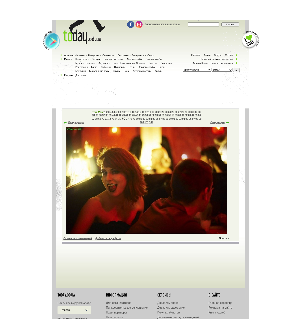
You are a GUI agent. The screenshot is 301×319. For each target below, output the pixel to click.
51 (150, 115)
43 (123, 115)
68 (96, 119)
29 (186, 112)
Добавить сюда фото (108, 238)
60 (179, 115)
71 (106, 119)
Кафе (94, 67)
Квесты (153, 63)
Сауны (116, 71)
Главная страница (220, 302)
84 (150, 119)
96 (190, 119)
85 (153, 119)
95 (187, 119)
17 (146, 112)
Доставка (80, 75)
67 (93, 119)
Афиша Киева (200, 63)
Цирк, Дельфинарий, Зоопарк (129, 63)
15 (139, 112)
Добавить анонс (167, 302)
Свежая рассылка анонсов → (162, 24)
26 (176, 112)
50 (146, 115)
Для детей (166, 63)
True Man (97, 112)
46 (133, 115)
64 (192, 115)
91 (173, 119)
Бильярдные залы (99, 71)
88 (163, 119)
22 (163, 112)
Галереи (90, 63)
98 (196, 119)
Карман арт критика (222, 63)
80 (137, 119)
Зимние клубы (154, 59)
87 (160, 119)
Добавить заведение (171, 307)
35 (97, 115)
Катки (162, 67)
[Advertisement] (150, 10)
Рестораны (81, 67)
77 (127, 119)
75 (119, 119)
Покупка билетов (168, 312)
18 (149, 112)
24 (169, 112)
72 (109, 119)
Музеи (78, 63)
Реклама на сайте (220, 307)
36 (100, 115)
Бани (126, 71)
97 (193, 119)
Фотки (207, 55)
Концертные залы (113, 59)
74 (116, 119)
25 (172, 112)
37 (103, 115)
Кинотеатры (82, 59)
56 (166, 115)
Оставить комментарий (77, 238)
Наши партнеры (116, 312)
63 (189, 115)
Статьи (229, 55)
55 (163, 115)
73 (112, 119)
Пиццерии (119, 67)
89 (167, 119)
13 (133, 112)
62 (186, 115)
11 (126, 112)
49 (143, 115)
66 (199, 115)
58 (173, 115)
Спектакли (108, 55)
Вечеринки (138, 55)
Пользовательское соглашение (127, 307)
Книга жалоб (216, 312)
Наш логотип (114, 317)
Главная (195, 55)
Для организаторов (118, 302)
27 (179, 112)
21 (159, 112)
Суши (132, 67)
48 (140, 115)
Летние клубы (134, 59)
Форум (217, 55)
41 (116, 115)
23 (166, 112)
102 (151, 122)
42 (120, 115)
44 (126, 115)
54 (159, 115)
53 (156, 115)
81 (140, 119)
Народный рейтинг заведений (216, 59)
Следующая (217, 122)
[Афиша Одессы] (83, 43)
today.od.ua (66, 295)
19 (153, 112)
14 (136, 112)
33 (199, 112)
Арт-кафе (103, 63)
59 (176, 115)
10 (123, 112)
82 (144, 119)
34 (93, 115)
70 (103, 119)
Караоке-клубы (147, 67)
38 (107, 115)
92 (177, 119)
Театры (96, 59)
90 (170, 119)
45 (130, 115)
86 (157, 119)
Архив (158, 71)
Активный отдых (142, 71)
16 (143, 112)
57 (169, 115)
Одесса (65, 310)
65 (196, 115)
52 (153, 115)
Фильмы (80, 55)
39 (110, 115)
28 (182, 112)
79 (134, 119)
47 (136, 115)
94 (183, 119)
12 (129, 112)
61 (183, 115)
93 (180, 119)
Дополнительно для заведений (178, 317)
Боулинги (80, 71)
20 (156, 112)
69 (99, 119)
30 (189, 112)
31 (192, 112)
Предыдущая (76, 122)
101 (147, 122)
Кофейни (106, 67)
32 (196, 112)
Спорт (150, 55)
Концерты (93, 55)
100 (142, 122)
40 (113, 115)
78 (130, 119)
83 (147, 119)
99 (200, 119)
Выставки (123, 55)
